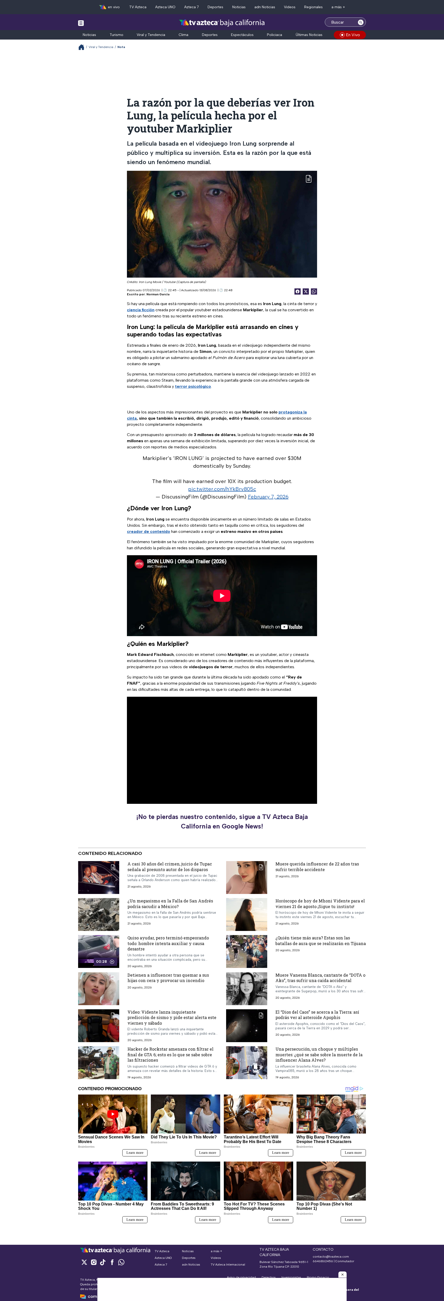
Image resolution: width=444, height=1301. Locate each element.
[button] (342, 1274)
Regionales (313, 7)
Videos (289, 7)
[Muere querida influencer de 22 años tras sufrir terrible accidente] (246, 877)
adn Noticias (264, 7)
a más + (338, 7)
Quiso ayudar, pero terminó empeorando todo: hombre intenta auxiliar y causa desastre (168, 943)
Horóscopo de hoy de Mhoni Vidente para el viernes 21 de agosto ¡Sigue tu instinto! (320, 903)
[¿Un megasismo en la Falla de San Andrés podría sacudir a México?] (98, 914)
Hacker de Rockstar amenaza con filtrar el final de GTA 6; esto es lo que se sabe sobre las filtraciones (170, 1054)
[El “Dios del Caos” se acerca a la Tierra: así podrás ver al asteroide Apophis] (246, 1025)
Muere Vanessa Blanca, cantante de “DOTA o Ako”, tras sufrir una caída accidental (320, 977)
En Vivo (353, 34)
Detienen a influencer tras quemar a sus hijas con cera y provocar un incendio (168, 977)
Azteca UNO (165, 7)
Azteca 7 (191, 7)
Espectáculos (242, 35)
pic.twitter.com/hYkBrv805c (222, 489)
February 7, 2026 (268, 497)
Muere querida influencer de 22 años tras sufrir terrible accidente (317, 866)
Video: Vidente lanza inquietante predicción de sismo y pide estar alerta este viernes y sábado (171, 1017)
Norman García (158, 294)
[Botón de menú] (81, 23)
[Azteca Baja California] (222, 22)
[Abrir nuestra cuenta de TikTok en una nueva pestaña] (103, 1262)
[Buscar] (361, 22)
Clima (183, 35)
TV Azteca (137, 7)
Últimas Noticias (309, 35)
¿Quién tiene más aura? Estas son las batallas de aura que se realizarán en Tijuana (320, 940)
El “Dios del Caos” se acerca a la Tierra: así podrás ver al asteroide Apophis (317, 1014)
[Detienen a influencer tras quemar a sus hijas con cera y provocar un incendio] (98, 988)
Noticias (239, 7)
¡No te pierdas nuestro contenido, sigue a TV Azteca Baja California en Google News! (222, 821)
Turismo (116, 35)
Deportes (215, 7)
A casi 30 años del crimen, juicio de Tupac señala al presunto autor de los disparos (169, 866)
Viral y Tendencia (151, 35)
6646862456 (323, 1261)
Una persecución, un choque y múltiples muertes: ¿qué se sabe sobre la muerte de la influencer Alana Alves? (319, 1054)
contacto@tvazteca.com (331, 1256)
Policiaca (274, 35)
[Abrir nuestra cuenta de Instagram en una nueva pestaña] (93, 1262)
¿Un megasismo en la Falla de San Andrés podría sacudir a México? (170, 903)
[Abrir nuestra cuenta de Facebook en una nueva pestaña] (112, 1262)
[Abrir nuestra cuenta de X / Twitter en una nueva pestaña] (84, 1262)
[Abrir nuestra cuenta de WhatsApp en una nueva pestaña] (121, 1262)
